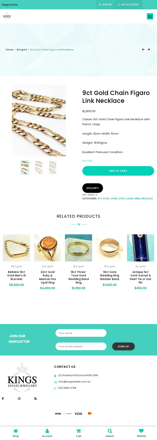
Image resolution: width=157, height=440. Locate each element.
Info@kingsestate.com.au (75, 381)
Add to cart (118, 170)
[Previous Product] (143, 49)
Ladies (129, 198)
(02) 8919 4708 (67, 388)
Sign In (107, 4)
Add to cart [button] (16, 295)
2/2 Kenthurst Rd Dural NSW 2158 (78, 375)
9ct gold (22, 49)
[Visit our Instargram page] (19, 399)
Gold (122, 198)
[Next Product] (148, 49)
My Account (130, 4)
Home (9, 49)
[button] (150, 16)
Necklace (147, 198)
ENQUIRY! (93, 188)
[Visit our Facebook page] (3, 399)
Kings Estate (9, 4)
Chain (113, 198)
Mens (138, 198)
